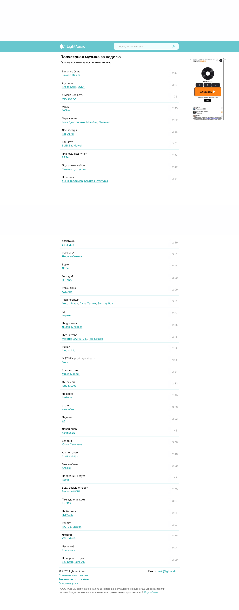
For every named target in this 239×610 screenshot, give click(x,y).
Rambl (66, 479)
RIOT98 (66, 526)
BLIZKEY (67, 145)
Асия (70, 133)
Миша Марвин (71, 373)
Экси (65, 362)
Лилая (66, 326)
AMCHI (75, 491)
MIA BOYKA (69, 98)
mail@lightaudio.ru (169, 571)
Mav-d (78, 145)
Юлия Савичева (72, 444)
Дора (65, 268)
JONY (81, 86)
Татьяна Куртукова (74, 169)
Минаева (76, 326)
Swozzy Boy (105, 303)
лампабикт (69, 409)
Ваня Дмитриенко (73, 122)
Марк (74, 303)
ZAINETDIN (80, 338)
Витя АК (79, 561)
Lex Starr (67, 561)
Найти (173, 46)
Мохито (67, 338)
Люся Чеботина (72, 256)
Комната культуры (96, 180)
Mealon (77, 526)
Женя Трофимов (72, 180)
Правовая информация (73, 575)
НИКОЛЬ (67, 514)
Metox (66, 303)
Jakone (66, 75)
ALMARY (67, 291)
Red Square (96, 338)
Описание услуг (69, 583)
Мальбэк (91, 122)
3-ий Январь (70, 456)
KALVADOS (69, 538)
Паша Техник (88, 303)
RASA (65, 157)
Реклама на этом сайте (74, 579)
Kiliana (76, 75)
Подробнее (151, 592)
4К (63, 421)
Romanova (68, 550)
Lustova (67, 397)
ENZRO (66, 503)
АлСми (66, 468)
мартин (66, 315)
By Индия (68, 244)
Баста (66, 491)
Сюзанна (104, 122)
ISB (64, 133)
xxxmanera (68, 432)
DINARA (67, 280)
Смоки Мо (68, 350)
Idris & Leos (69, 385)
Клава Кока (69, 86)
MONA (66, 110)
